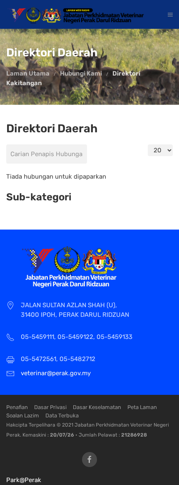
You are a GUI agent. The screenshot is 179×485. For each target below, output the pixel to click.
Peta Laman (142, 407)
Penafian (17, 407)
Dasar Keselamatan (97, 407)
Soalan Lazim (22, 415)
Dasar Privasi (50, 407)
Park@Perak (23, 480)
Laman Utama (28, 73)
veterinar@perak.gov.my (56, 373)
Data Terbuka (62, 415)
